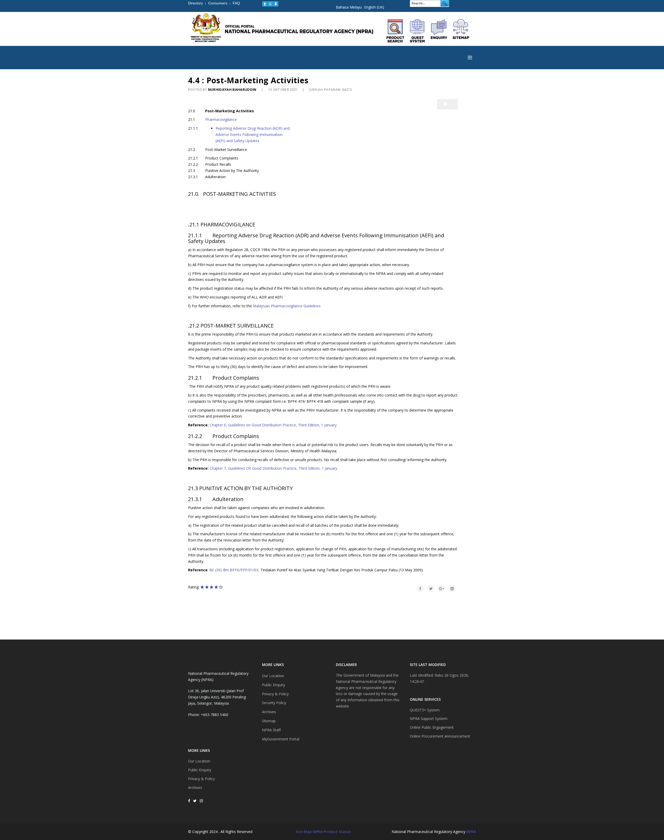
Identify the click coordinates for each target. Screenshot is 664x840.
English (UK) (374, 7)
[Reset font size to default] (270, 3)
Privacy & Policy (201, 778)
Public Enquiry (199, 769)
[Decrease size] (275, 3)
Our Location (199, 761)
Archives (195, 787)
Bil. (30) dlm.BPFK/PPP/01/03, (234, 569)
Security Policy (274, 702)
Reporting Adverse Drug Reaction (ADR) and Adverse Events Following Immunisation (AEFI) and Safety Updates (253, 134)
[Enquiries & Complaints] (439, 31)
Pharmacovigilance (221, 119)
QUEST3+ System (425, 709)
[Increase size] (264, 3)
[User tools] (447, 104)
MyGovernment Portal (280, 739)
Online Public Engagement (432, 727)
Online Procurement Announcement (440, 736)
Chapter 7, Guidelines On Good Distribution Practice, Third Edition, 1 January (273, 468)
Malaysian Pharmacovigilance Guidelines (287, 305)
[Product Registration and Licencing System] (417, 31)
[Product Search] (395, 31)
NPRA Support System (428, 718)
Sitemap (269, 720)
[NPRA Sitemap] (461, 31)
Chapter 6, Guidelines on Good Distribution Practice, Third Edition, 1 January (273, 424)
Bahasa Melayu (349, 7)
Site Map (304, 831)
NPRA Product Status (332, 831)
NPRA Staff (271, 729)
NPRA (471, 831)
